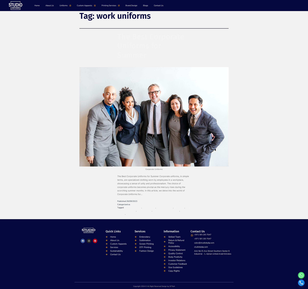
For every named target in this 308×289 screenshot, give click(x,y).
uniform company (144, 210)
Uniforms (64, 5)
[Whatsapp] (301, 275)
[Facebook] (83, 241)
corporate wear (148, 207)
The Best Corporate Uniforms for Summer (150, 46)
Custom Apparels (84, 5)
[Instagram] (89, 241)
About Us (49, 5)
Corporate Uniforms (132, 207)
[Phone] (301, 283)
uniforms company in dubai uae (166, 210)
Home (37, 5)
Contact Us (158, 5)
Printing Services (109, 5)
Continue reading (151, 194)
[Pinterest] (95, 241)
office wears (179, 207)
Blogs (145, 5)
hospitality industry (164, 207)
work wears (131, 214)
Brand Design (131, 5)
